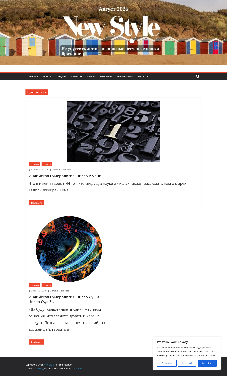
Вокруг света (125, 76)
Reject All (187, 363)
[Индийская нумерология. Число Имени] (113, 131)
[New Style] (113, 3)
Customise (167, 363)
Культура (76, 76)
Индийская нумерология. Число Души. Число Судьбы (64, 299)
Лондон (61, 76)
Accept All (207, 363)
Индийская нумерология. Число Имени (65, 175)
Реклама (143, 76)
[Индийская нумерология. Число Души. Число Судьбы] (69, 249)
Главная (33, 76)
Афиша (47, 76)
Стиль (91, 76)
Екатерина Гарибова (61, 169)
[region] (187, 353)
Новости (47, 164)
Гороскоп (34, 164)
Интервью (106, 76)
